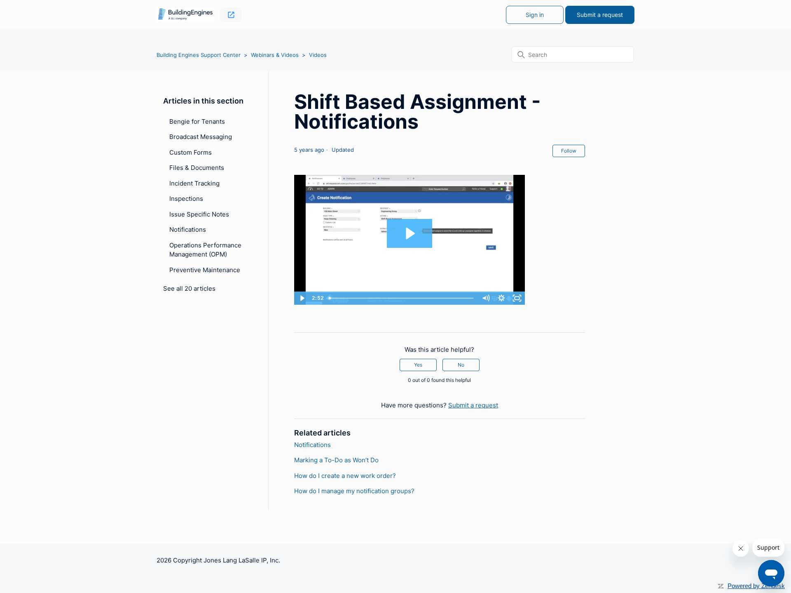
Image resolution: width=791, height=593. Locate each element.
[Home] (185, 14)
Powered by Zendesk (756, 585)
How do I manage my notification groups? (354, 491)
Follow (568, 151)
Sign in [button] (535, 14)
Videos (318, 55)
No (461, 365)
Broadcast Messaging (200, 137)
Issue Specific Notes (199, 214)
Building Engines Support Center (199, 55)
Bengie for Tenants (197, 121)
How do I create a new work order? (345, 476)
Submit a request (600, 14)
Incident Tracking (194, 183)
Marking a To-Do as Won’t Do (336, 460)
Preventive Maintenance (204, 270)
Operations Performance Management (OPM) (205, 250)
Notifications (187, 229)
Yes (418, 365)
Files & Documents (196, 168)
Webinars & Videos (275, 55)
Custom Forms (190, 152)
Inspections (186, 198)
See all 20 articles (189, 288)
